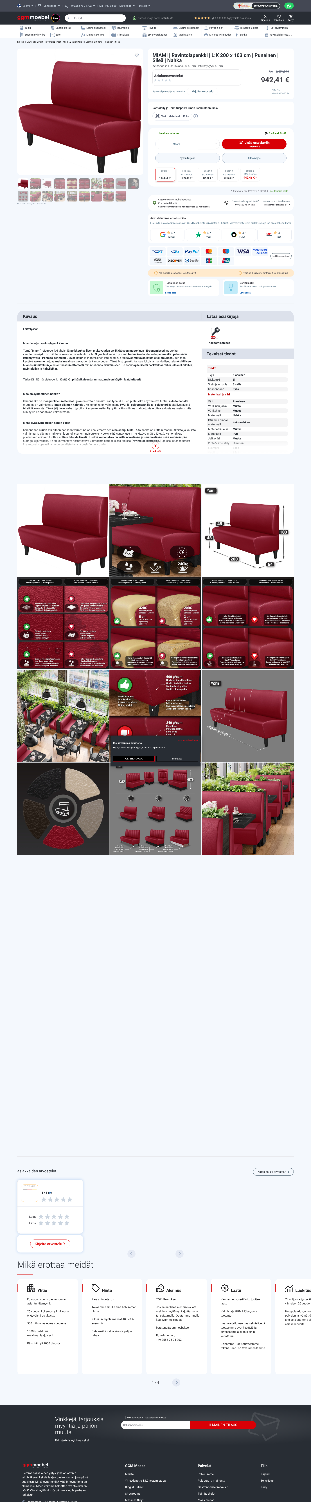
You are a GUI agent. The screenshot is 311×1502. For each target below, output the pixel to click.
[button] (176, 1382)
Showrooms (132, 1493)
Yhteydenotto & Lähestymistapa (145, 1480)
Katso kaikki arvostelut (272, 1171)
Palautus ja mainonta (211, 1480)
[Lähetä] (69, 18)
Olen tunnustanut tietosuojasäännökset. (146, 1417)
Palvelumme (206, 1474)
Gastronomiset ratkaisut (213, 1487)
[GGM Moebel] (33, 18)
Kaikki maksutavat (281, 256)
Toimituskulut (206, 1493)
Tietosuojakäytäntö (187, 740)
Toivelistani (268, 1480)
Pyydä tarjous (187, 158)
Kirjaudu (266, 1474)
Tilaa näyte (254, 158)
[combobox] (95, 18)
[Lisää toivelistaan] (136, 55)
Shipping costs (281, 191)
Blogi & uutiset (134, 1487)
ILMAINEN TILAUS (223, 1425)
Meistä (129, 1474)
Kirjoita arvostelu (202, 91)
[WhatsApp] (289, 6)
